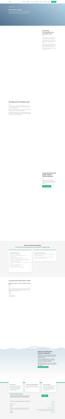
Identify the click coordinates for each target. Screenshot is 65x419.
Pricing (32, 1)
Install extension (46, 186)
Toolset (23, 1)
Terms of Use (53, 406)
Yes (11, 411)
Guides (41, 1)
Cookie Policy (53, 404)
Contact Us (44, 395)
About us (53, 401)
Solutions (28, 1)
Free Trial (53, 1)
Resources (36, 1)
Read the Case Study (43, 367)
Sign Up (11, 412)
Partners (45, 1)
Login (49, 1)
